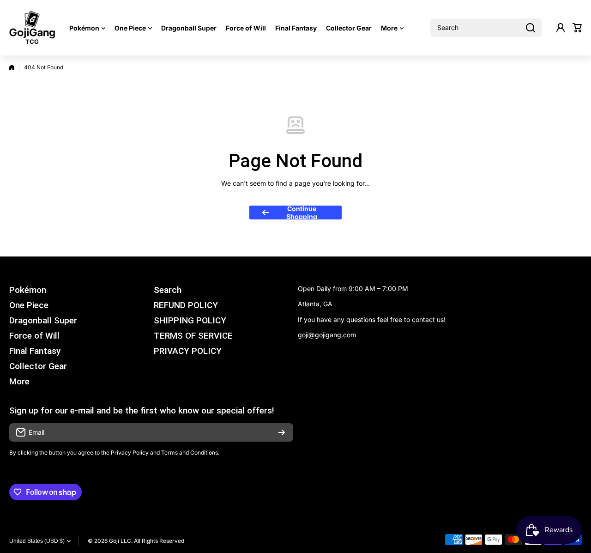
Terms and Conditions (189, 452)
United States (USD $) (37, 541)
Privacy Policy (130, 452)
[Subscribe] (281, 432)
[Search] (530, 27)
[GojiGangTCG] (32, 28)
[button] (577, 27)
